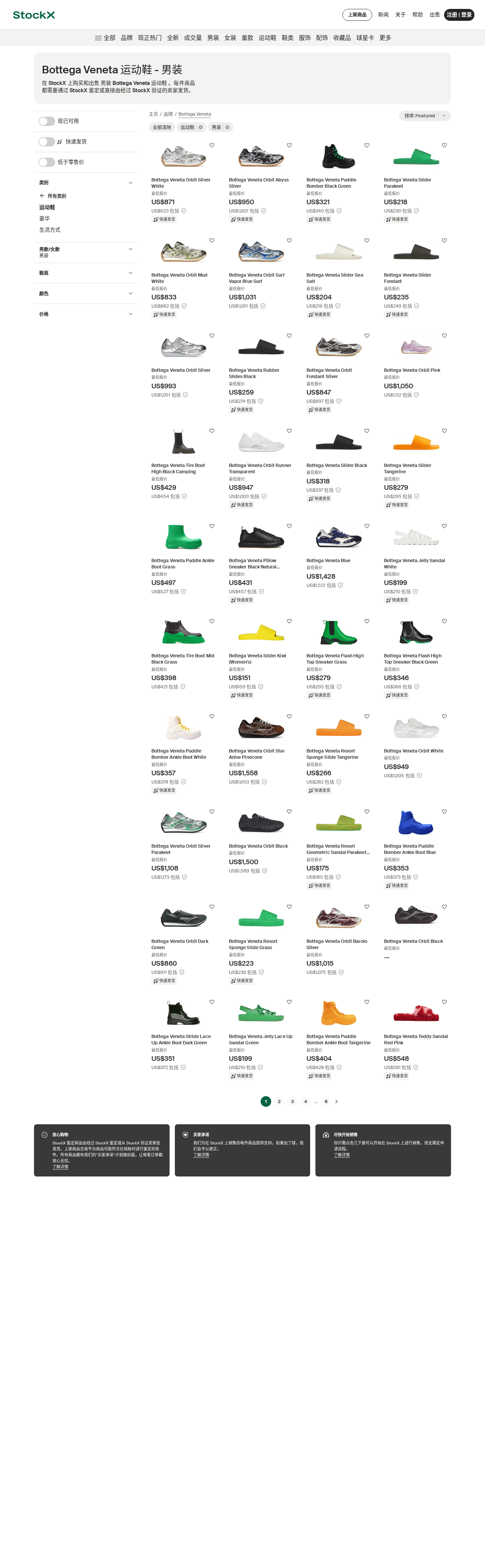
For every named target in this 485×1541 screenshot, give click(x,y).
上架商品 (357, 15)
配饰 (322, 38)
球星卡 (365, 38)
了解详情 (107, 1167)
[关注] (211, 145)
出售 (435, 14)
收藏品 (342, 38)
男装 (213, 38)
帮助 (417, 14)
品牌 (127, 38)
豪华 (44, 218)
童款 (247, 38)
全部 (109, 38)
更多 (385, 38)
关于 (401, 16)
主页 (153, 114)
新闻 (383, 14)
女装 (230, 38)
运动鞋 (267, 38)
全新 (173, 38)
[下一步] (336, 1101)
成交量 (193, 38)
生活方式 (49, 229)
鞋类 (288, 38)
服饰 (305, 38)
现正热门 (150, 38)
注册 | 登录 (459, 14)
